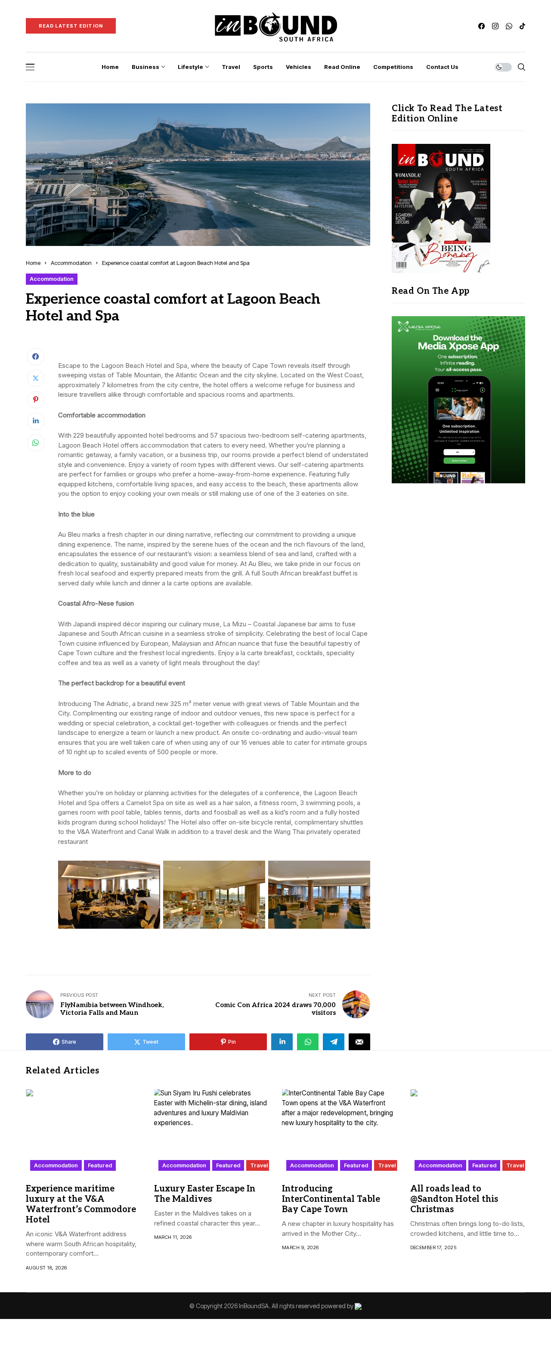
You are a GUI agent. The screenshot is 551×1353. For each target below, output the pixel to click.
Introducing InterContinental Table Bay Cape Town (331, 1199)
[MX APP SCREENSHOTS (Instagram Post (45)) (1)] (458, 399)
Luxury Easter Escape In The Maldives (204, 1194)
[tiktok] (522, 26)
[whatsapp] (509, 26)
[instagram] (495, 26)
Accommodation (71, 262)
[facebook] (481, 26)
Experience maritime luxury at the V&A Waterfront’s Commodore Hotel (81, 1204)
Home (33, 262)
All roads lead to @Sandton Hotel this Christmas (454, 1199)
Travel (259, 1165)
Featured (100, 1165)
